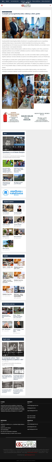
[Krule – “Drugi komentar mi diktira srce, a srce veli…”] (18, 310)
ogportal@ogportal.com (32, 410)
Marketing (28, 1)
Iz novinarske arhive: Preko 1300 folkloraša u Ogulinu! (7, 377)
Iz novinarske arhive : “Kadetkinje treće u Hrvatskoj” (7, 391)
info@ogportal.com (31, 408)
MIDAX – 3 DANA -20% (8, 267)
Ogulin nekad (6, 339)
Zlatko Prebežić (6, 224)
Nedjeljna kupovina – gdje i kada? (19, 268)
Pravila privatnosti (46, 1)
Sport (5, 133)
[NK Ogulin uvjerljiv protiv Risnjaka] (19, 177)
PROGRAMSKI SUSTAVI (32, 452)
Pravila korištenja (36, 1)
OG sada (7, 11)
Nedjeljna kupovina (18, 280)
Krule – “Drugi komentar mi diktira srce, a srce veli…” (17, 316)
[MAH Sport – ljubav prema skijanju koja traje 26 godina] (19, 289)
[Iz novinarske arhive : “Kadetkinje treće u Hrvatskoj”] (7, 384)
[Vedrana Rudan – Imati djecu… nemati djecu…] (18, 324)
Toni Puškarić (6, 212)
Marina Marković (18, 236)
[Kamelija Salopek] (19, 208)
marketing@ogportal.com (32, 405)
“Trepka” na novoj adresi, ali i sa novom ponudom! (8, 281)
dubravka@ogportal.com (32, 424)
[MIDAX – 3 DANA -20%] (8, 262)
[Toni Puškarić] (8, 208)
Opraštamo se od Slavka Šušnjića (13, 152)
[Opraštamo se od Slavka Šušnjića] (14, 143)
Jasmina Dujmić (17, 224)
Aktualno (3, 11)
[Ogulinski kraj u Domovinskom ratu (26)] (7, 310)
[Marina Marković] (19, 231)
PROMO (6, 256)
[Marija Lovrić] (8, 231)
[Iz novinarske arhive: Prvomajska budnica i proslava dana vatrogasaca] (18, 384)
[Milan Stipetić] (8, 243)
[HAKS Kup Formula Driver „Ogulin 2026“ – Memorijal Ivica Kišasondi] (19, 163)
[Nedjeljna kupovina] (19, 275)
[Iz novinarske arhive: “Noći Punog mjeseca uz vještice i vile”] (13, 349)
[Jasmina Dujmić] (19, 219)
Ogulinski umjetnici (9, 201)
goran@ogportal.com (31, 426)
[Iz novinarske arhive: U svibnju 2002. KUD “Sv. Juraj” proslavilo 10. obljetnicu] (18, 370)
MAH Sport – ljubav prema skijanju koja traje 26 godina (18, 295)
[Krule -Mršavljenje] (7, 324)
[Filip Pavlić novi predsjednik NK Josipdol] (8, 177)
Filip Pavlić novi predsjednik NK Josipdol (6, 183)
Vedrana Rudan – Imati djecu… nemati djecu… (18, 330)
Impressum (23, 1)
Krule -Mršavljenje (6, 329)
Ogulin (10, 11)
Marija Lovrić (6, 236)
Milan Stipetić (6, 248)
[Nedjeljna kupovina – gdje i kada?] (19, 262)
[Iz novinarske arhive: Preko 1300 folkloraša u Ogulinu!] (7, 370)
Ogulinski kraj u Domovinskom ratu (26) (6, 316)
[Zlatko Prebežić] (8, 219)
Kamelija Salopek (18, 212)
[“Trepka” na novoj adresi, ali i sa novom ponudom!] (8, 275)
